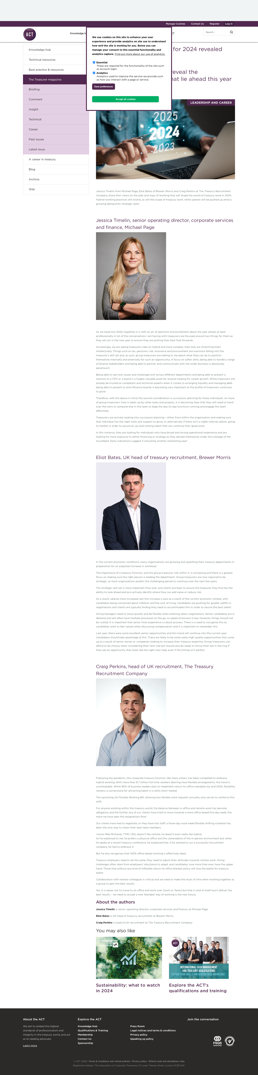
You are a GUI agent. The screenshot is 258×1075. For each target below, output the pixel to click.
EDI (229, 1041)
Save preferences (103, 86)
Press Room (137, 1026)
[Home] (29, 40)
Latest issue (37, 149)
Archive (34, 179)
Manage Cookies (175, 23)
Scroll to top (249, 1068)
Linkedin (189, 1026)
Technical (35, 119)
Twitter (203, 1026)
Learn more (30, 1045)
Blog (32, 169)
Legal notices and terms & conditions (153, 1030)
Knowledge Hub (87, 1026)
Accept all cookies (125, 99)
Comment (35, 99)
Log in (229, 23)
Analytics (102, 73)
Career (33, 129)
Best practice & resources (46, 69)
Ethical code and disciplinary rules (166, 1061)
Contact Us (197, 23)
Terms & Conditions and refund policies (109, 1061)
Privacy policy (138, 1034)
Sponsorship (85, 1043)
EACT (192, 1041)
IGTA (205, 1041)
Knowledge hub (40, 49)
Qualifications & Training (93, 1030)
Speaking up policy (141, 1038)
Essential (101, 62)
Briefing (34, 89)
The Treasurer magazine (45, 79)
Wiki (32, 189)
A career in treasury (42, 159)
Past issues (36, 139)
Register (214, 23)
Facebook (218, 1026)
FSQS (217, 1041)
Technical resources (42, 59)
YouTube (232, 1026)
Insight (33, 109)
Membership (85, 1034)
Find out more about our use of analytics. (140, 54)
